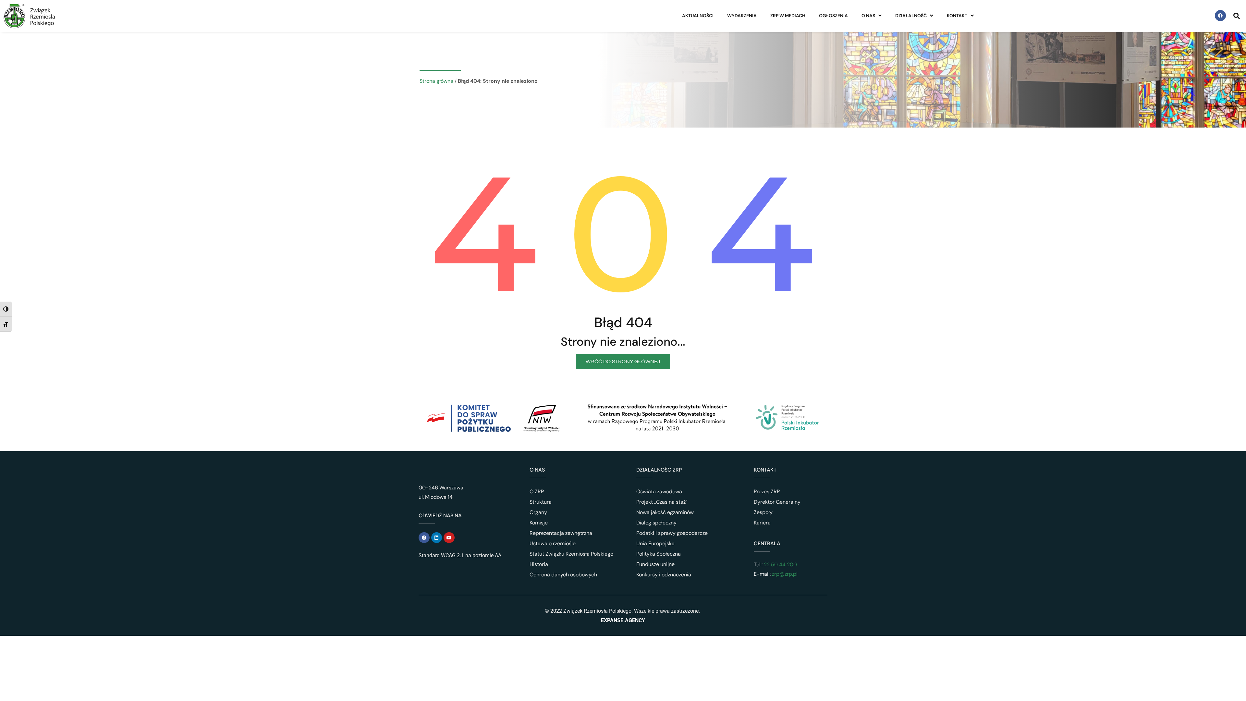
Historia (539, 564)
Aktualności (698, 15)
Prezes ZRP (767, 491)
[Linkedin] (436, 537)
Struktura (541, 501)
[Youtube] (449, 537)
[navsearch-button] (1236, 15)
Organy (538, 512)
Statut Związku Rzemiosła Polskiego (571, 553)
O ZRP (537, 491)
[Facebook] (1220, 15)
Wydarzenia (742, 15)
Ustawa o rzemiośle (553, 543)
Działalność (911, 15)
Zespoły (763, 512)
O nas (868, 15)
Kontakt (957, 15)
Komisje (539, 522)
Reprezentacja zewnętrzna (561, 533)
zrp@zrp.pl (785, 574)
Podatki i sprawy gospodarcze (672, 533)
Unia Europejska (655, 543)
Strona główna (436, 81)
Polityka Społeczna (658, 553)
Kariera (762, 522)
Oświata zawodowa (659, 491)
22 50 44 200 (780, 564)
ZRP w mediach (787, 15)
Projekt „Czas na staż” (662, 501)
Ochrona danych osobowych (563, 574)
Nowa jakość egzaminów (665, 512)
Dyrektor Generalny (777, 501)
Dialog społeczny (656, 522)
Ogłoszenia (833, 15)
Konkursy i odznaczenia (663, 574)
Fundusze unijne (655, 564)
